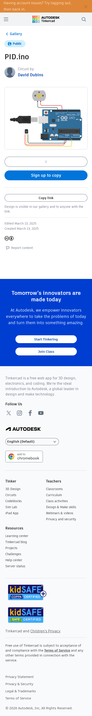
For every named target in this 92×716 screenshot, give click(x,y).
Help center (13, 560)
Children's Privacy (45, 631)
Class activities (57, 501)
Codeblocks (13, 501)
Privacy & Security (19, 684)
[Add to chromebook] (24, 456)
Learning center (16, 536)
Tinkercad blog (16, 542)
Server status (15, 566)
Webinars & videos (59, 513)
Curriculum (54, 495)
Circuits (10, 495)
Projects (11, 548)
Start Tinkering (46, 339)
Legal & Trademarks (20, 691)
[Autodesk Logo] (23, 429)
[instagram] (19, 413)
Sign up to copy (46, 175)
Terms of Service (57, 650)
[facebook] (30, 413)
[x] (8, 413)
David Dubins (30, 75)
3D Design (12, 489)
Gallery (16, 33)
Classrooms (54, 489)
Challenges (13, 554)
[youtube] (41, 413)
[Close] (85, 6)
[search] (83, 19)
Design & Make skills (61, 507)
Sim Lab (11, 507)
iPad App (11, 513)
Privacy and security (61, 519)
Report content (22, 248)
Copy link (46, 197)
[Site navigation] (6, 19)
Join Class (46, 351)
